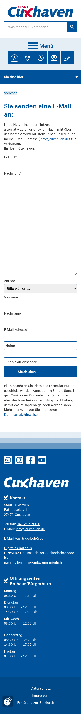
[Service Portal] (14, 57)
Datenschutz (41, 688)
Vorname (11, 297)
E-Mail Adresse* (16, 329)
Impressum (40, 695)
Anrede (9, 281)
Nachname (12, 313)
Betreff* (10, 157)
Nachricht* (13, 173)
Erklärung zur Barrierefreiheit (40, 702)
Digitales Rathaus (18, 548)
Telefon (9, 346)
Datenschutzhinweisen (22, 414)
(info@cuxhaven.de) (54, 139)
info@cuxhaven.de (30, 529)
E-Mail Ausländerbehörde (23, 538)
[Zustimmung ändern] (7, 701)
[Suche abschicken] (72, 26)
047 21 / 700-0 (28, 524)
